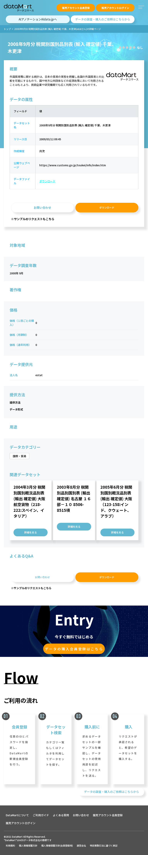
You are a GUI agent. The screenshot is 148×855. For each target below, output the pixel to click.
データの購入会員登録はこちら (74, 648)
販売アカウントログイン (115, 8)
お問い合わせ (42, 207)
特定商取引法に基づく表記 (104, 845)
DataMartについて (17, 815)
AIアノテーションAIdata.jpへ (38, 19)
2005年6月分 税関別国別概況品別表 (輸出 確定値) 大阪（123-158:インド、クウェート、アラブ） (116, 501)
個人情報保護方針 (28, 845)
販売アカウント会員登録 (76, 8)
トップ (7, 28)
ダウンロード (47, 181)
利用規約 (10, 845)
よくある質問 (61, 815)
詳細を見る (30, 532)
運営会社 (81, 845)
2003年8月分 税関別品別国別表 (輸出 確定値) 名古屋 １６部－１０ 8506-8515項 (74, 498)
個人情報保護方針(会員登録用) (57, 845)
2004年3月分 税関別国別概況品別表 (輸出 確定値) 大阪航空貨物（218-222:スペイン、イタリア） (29, 501)
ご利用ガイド (41, 815)
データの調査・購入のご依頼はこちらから (102, 19)
